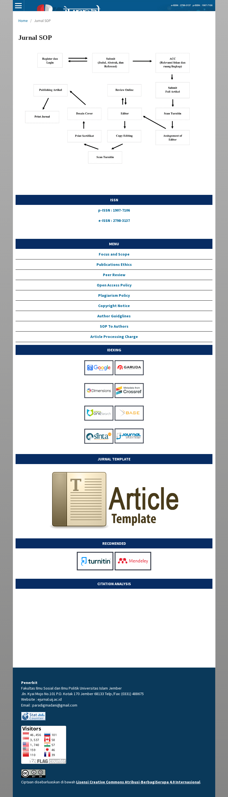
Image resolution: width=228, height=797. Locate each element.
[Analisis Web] (33, 719)
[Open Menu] (18, 5)
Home (23, 20)
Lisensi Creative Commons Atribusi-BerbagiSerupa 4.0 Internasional (138, 781)
